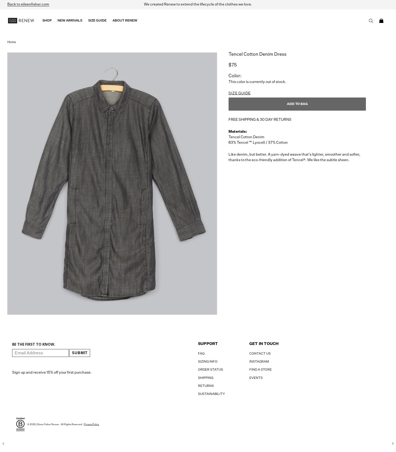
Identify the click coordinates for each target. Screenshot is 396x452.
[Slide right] (393, 443)
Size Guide (239, 93)
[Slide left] (3, 443)
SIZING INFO (207, 361)
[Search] (371, 21)
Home (11, 42)
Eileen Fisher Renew (48, 424)
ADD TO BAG (297, 104)
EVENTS (256, 378)
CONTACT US (260, 353)
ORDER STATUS (210, 369)
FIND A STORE (260, 369)
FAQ (201, 353)
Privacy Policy (91, 424)
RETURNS (206, 386)
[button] (381, 21)
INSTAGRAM (259, 361)
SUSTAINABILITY (211, 394)
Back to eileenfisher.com (28, 4)
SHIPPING (205, 378)
